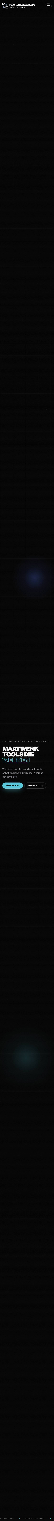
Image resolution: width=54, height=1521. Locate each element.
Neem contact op (35, 785)
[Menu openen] (48, 5)
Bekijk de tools (13, 785)
